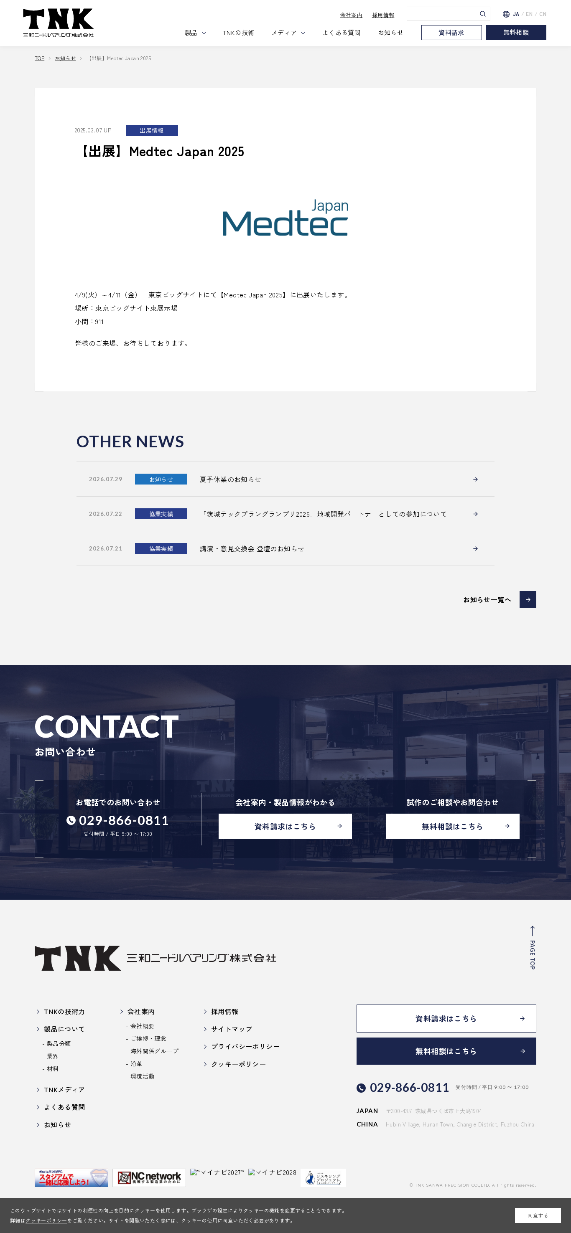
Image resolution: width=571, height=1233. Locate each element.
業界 (53, 1056)
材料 (53, 1068)
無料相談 (516, 32)
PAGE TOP (532, 955)
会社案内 (351, 15)
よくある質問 (341, 32)
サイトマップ (231, 1029)
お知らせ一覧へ (487, 599)
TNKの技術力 (64, 1011)
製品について (64, 1029)
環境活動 (142, 1076)
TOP (39, 57)
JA (516, 13)
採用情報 (383, 15)
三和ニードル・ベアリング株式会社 (58, 23)
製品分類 (59, 1043)
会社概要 (142, 1026)
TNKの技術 (238, 32)
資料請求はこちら (285, 826)
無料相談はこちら (452, 826)
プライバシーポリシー (245, 1046)
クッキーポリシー (46, 1220)
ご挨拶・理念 (148, 1038)
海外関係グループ (154, 1051)
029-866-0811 (124, 820)
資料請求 (451, 32)
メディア (284, 32)
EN (529, 13)
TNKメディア (64, 1089)
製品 (191, 32)
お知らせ (391, 32)
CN (542, 13)
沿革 (136, 1063)
